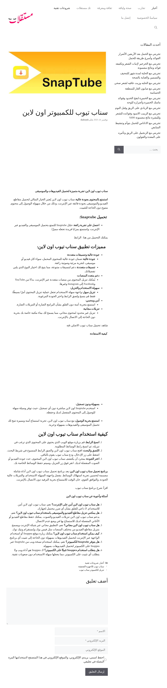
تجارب (141, 8)
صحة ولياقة (125, 8)
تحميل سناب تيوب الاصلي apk (83, 325)
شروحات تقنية (62, 8)
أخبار (154, 8)
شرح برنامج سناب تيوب (88, 488)
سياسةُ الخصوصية (147, 18)
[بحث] (119, 150)
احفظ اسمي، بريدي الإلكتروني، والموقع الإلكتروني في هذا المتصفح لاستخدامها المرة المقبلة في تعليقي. (56, 660)
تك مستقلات (83, 8)
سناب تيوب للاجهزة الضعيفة (91, 566)
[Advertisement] (57, 157)
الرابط (77, 237)
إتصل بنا (125, 18)
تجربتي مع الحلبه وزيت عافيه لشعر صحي (137, 83)
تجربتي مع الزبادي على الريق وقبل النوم (137, 108)
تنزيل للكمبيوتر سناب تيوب (91, 569)
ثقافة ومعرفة (104, 8)
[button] (155, 28)
